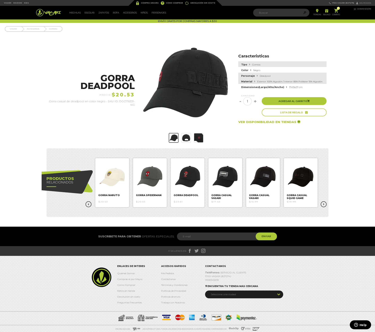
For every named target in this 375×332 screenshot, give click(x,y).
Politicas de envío (170, 296)
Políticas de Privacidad (173, 290)
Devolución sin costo (200, 3)
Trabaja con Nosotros (173, 302)
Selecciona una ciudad (223, 294)
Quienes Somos (126, 273)
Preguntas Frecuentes (129, 302)
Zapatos (103, 12)
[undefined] (186, 83)
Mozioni (17, 3)
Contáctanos (168, 279)
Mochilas (75, 12)
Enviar (266, 236)
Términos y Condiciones (174, 285)
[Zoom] (174, 138)
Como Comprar (172, 3)
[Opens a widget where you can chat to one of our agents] (360, 325)
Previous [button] (88, 204)
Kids (26, 3)
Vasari (7, 3)
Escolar (90, 12)
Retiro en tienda (126, 290)
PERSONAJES (159, 12)
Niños (144, 12)
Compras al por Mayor (130, 279)
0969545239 (212, 279)
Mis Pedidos (167, 273)
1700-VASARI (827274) (341, 3)
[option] (112, 182)
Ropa (116, 12)
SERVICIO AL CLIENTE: (226, 272)
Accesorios (130, 12)
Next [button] (324, 204)
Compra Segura (147, 3)
